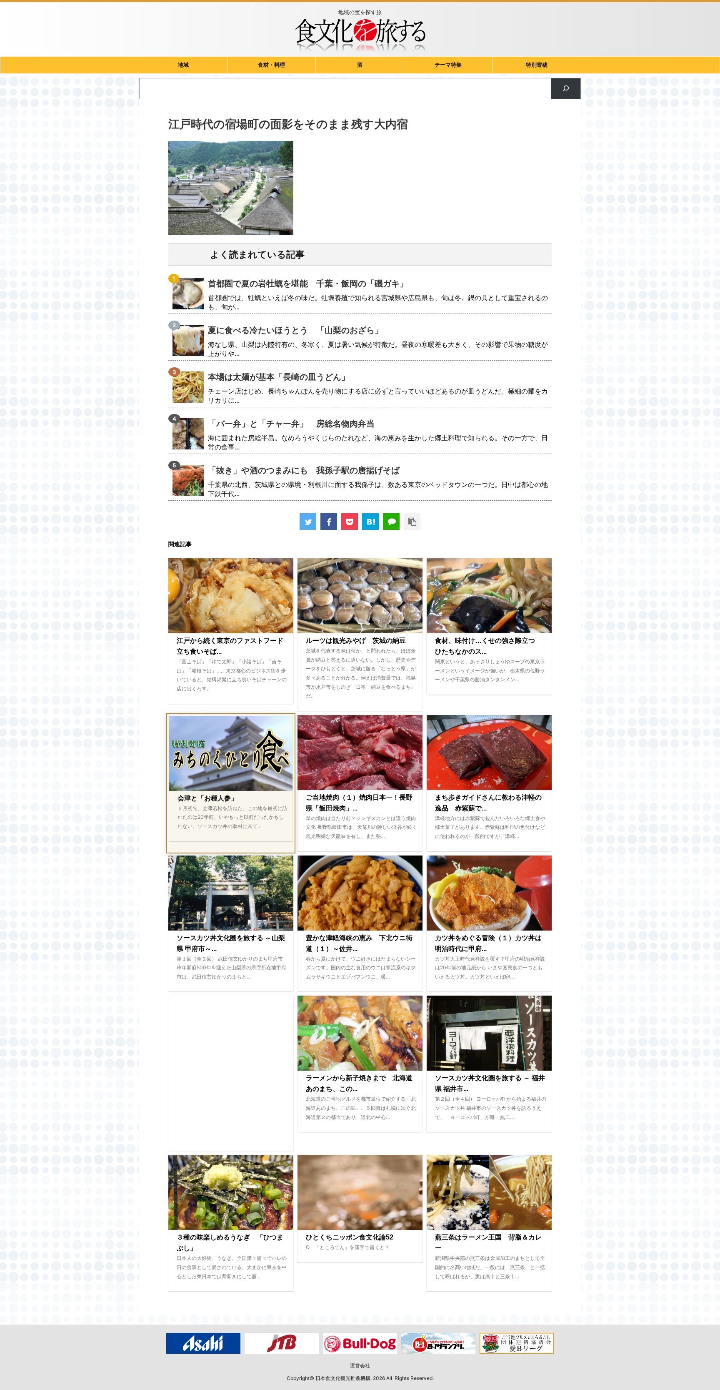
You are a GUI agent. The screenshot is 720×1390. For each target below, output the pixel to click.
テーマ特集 (448, 65)
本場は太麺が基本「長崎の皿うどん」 (279, 377)
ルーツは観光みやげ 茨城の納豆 (356, 640)
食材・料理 (271, 65)
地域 (183, 65)
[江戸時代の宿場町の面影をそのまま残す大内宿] (370, 521)
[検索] (565, 88)
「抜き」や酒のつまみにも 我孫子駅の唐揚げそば (304, 470)
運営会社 (360, 1365)
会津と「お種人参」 (208, 798)
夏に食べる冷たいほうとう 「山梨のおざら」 (295, 330)
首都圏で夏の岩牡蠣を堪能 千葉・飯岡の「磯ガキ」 (308, 284)
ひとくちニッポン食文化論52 (349, 1237)
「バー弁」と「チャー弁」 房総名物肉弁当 (291, 424)
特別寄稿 (537, 65)
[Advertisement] (230, 1073)
